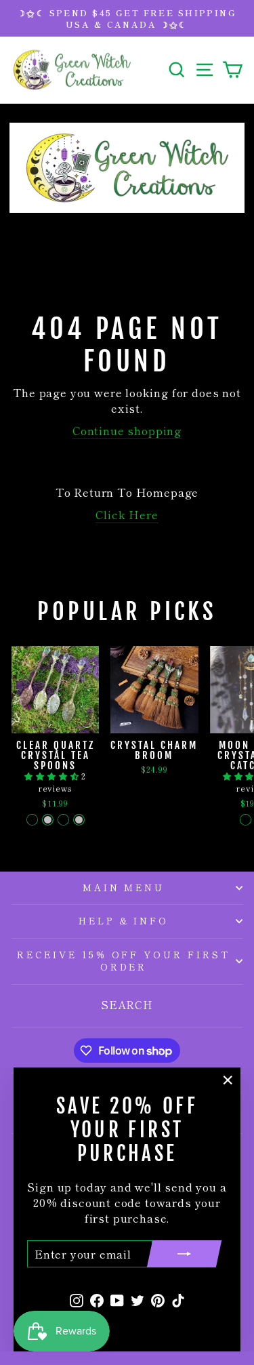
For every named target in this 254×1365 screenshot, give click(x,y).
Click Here (127, 515)
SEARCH (127, 1004)
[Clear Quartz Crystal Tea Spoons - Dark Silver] (79, 820)
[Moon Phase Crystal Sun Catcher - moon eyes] (245, 820)
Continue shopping (127, 431)
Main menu (124, 887)
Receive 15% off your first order (123, 961)
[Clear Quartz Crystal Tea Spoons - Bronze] (32, 820)
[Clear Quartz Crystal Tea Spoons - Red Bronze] (63, 820)
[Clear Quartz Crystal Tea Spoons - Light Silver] (48, 820)
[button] (52, 775)
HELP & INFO (124, 920)
